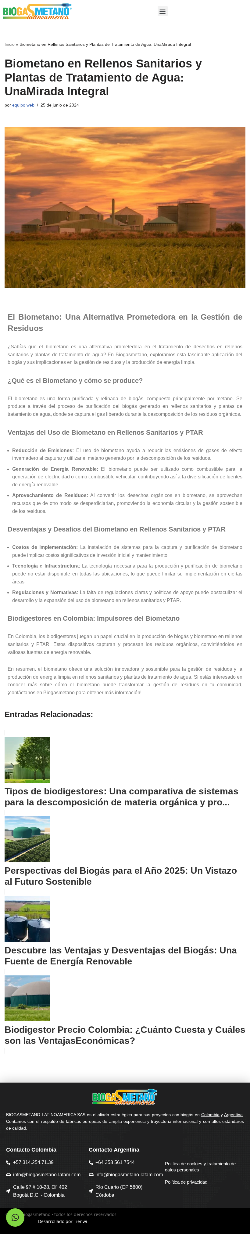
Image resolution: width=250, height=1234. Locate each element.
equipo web (23, 105)
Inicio (10, 44)
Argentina (233, 1114)
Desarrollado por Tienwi (62, 1221)
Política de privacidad (186, 1182)
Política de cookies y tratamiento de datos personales (200, 1166)
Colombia (210, 1114)
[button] (163, 11)
